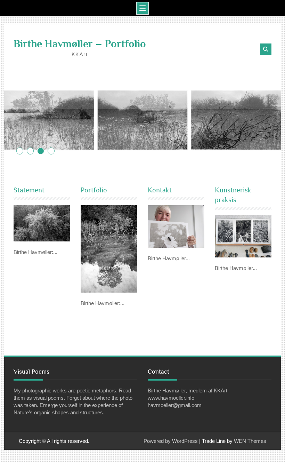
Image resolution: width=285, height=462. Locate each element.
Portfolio (94, 190)
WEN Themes (250, 441)
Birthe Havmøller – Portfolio (80, 44)
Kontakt (160, 190)
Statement (29, 190)
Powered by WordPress (171, 441)
